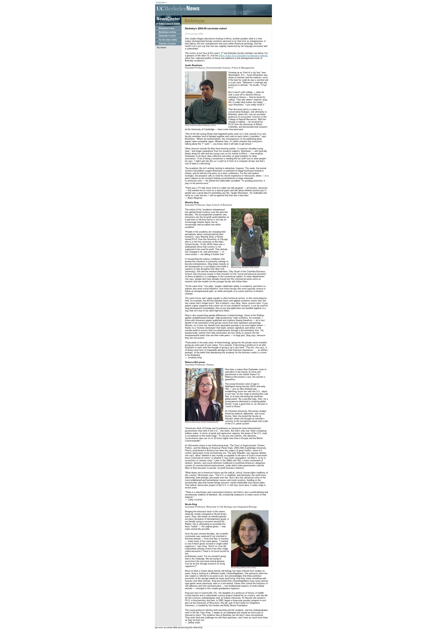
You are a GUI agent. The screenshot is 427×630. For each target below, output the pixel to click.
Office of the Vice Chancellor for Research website (243, 55)
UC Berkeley (160, 2)
